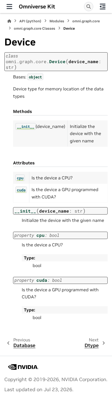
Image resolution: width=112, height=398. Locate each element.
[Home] (9, 21)
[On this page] (103, 6)
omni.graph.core (86, 21)
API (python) (30, 21)
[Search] (88, 6)
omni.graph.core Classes (34, 28)
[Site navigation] (9, 6)
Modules (56, 21)
